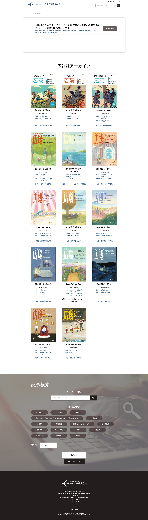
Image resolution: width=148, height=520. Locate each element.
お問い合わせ (74, 509)
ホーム (33, 13)
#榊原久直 (46, 32)
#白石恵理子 (53, 32)
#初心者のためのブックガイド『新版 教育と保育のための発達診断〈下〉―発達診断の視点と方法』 (66, 30)
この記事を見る (110, 28)
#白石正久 (38, 32)
